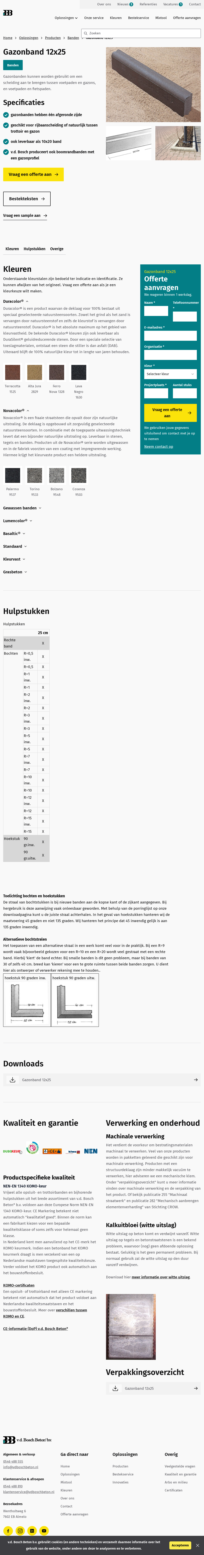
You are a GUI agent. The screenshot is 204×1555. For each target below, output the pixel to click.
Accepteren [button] (180, 1545)
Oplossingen (28, 38)
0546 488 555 (13, 1461)
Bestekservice (138, 18)
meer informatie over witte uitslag (161, 1277)
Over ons (67, 1498)
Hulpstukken (34, 249)
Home (7, 38)
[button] (197, 1545)
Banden (73, 38)
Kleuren (116, 18)
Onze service (94, 18)
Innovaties (120, 1482)
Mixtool (161, 18)
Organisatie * (154, 347)
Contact (66, 1506)
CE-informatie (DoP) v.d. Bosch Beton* (35, 1328)
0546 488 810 (13, 1486)
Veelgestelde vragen (180, 1466)
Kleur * (149, 366)
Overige (56, 249)
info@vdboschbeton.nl (20, 1467)
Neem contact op (158, 446)
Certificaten (173, 1490)
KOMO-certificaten (18, 1285)
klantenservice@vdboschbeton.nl (28, 1492)
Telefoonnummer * (186, 305)
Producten (53, 38)
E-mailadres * (154, 327)
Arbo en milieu (176, 1482)
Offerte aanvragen (187, 18)
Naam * (149, 303)
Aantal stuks (182, 385)
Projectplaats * (155, 385)
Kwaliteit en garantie (180, 1474)
